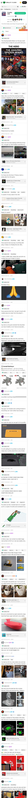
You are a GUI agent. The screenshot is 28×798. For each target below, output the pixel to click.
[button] (25, 6)
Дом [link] (2, 9)
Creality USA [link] (15, 9)
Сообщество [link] (7, 9)
